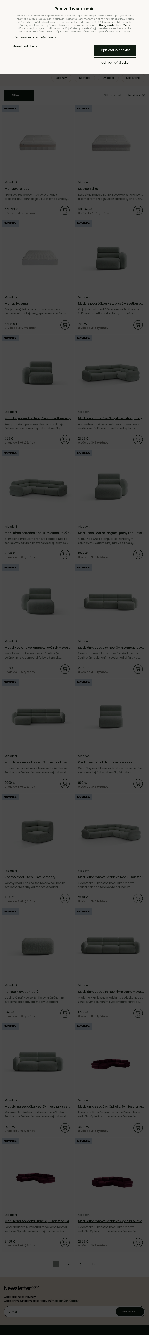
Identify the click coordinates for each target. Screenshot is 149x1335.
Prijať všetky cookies (114, 50)
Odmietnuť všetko (115, 62)
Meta (126, 25)
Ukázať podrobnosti (25, 46)
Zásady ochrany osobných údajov (34, 37)
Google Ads (106, 25)
